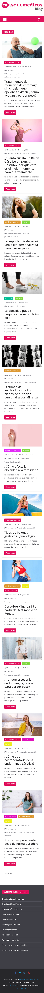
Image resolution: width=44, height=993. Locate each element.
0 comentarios (11, 70)
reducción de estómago (12, 77)
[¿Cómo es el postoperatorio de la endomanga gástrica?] (22, 724)
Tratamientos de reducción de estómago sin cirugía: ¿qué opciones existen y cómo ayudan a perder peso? (21, 88)
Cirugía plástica (28, 739)
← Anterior (7, 873)
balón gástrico (11, 74)
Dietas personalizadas (14, 234)
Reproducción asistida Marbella (15, 950)
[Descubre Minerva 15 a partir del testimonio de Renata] (22, 571)
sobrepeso (32, 382)
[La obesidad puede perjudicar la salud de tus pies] (22, 283)
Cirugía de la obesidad (12, 62)
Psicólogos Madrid (9, 930)
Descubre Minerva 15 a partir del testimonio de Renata (20, 609)
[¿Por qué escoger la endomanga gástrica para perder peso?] (22, 648)
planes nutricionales (11, 237)
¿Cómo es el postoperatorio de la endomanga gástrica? (19, 760)
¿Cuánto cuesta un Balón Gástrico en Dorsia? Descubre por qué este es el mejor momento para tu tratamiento (21, 165)
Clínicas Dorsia (11, 67)
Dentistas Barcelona (10, 914)
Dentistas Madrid (9, 919)
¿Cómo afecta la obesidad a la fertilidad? (21, 468)
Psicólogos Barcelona (11, 924)
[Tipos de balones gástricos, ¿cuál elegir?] (22, 505)
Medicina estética (11, 590)
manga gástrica (24, 752)
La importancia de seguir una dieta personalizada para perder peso (21, 244)
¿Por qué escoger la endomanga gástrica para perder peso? (18, 683)
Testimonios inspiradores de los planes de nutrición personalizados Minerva (21, 392)
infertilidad (10, 462)
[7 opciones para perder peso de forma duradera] (22, 801)
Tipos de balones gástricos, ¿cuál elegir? (19, 534)
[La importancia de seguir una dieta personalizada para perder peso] (22, 207)
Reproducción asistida (12, 450)
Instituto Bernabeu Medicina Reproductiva (20, 455)
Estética (25, 586)
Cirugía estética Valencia (12, 909)
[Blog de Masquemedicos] (22, 1)
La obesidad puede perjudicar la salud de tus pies (22, 314)
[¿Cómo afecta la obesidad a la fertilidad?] (22, 435)
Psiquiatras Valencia (10, 940)
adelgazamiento (11, 602)
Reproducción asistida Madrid (14, 945)
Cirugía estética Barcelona (13, 899)
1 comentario (10, 230)
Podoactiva (10, 303)
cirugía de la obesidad (13, 675)
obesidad (20, 74)
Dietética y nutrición (12, 222)
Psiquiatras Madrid (10, 935)
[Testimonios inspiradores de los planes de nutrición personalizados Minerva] (22, 356)
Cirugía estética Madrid (11, 904)
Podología (8, 298)
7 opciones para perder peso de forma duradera (21, 842)
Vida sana (26, 222)
